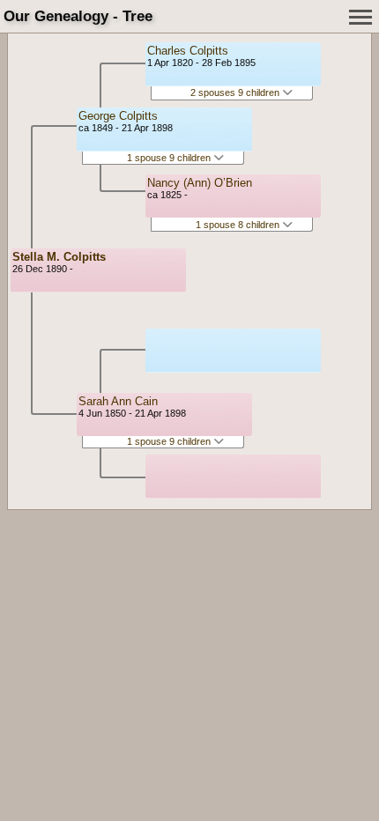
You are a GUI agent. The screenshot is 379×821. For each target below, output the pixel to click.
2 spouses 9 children (236, 92)
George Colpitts (118, 115)
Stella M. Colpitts (59, 256)
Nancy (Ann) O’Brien (199, 182)
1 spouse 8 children (239, 224)
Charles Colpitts (187, 50)
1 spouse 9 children (170, 157)
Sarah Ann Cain (118, 401)
